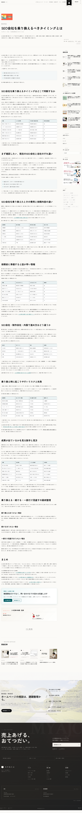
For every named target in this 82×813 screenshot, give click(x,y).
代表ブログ (65, 143)
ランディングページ (67, 197)
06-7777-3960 (54, 707)
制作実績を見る (54, 748)
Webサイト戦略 (66, 202)
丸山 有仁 (79, 41)
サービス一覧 (67, 774)
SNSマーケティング (67, 195)
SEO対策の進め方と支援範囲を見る (26, 577)
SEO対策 (71, 193)
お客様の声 (56, 2)
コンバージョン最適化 (67, 206)
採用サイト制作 (30, 772)
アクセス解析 (66, 204)
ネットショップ (66, 193)
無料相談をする (17, 600)
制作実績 (51, 2)
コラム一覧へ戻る (29, 629)
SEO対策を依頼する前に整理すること (26, 314)
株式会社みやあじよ (71, 41)
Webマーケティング (67, 208)
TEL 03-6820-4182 (46, 796)
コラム (60, 2)
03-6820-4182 (54, 710)
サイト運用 (71, 204)
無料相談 (66, 776)
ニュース (64, 141)
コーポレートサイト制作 (31, 770)
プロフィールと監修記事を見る (37, 618)
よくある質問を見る (62, 748)
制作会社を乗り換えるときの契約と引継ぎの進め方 (14, 426)
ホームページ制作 (72, 199)
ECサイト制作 (30, 774)
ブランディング (72, 202)
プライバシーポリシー (3, 807)
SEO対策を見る (8, 600)
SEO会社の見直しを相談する (35, 582)
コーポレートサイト (75, 206)
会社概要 (64, 2)
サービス (46, 2)
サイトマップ (10, 807)
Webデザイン (65, 199)
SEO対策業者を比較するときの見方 (23, 572)
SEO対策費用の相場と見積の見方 (21, 217)
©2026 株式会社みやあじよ (41, 808)
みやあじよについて (39, 2)
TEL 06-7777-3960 (6, 796)
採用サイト (73, 197)
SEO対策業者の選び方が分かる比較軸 (23, 372)
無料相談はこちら (6, 710)
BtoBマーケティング (74, 195)
